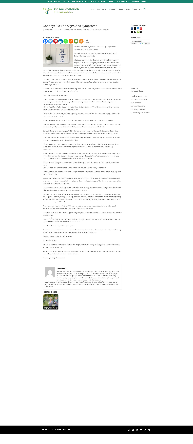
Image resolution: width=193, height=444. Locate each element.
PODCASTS (112, 9)
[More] (81, 41)
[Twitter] (50, 41)
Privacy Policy (137, 9)
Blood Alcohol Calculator (139, 99)
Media (65, 2)
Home (92, 9)
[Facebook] (45, 41)
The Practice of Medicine (118, 2)
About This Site (124, 9)
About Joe (100, 9)
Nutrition (101, 2)
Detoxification (68, 30)
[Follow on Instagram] (133, 429)
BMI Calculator (136, 103)
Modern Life (89, 2)
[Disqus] (82, 336)
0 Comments (104, 30)
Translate (147, 44)
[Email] (76, 41)
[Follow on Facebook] (125, 429)
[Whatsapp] (65, 41)
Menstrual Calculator (138, 106)
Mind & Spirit (76, 2)
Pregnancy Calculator (138, 109)
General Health (53, 2)
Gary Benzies (49, 30)
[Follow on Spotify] (149, 429)
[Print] (71, 41)
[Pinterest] (55, 41)
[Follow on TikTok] (145, 429)
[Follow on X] (129, 429)
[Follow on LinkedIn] (137, 429)
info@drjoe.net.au (62, 429)
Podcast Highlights (138, 2)
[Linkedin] (60, 41)
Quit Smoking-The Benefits (140, 113)
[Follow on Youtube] (141, 429)
